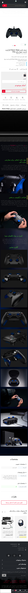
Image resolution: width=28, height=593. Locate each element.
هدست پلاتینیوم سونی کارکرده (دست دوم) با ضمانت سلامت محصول (21, 533)
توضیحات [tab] (23, 105)
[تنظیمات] (2, 1)
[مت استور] (14, 2)
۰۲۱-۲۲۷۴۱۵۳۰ (14, 546)
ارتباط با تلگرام (21, 549)
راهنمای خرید (14, 580)
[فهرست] (25, 1)
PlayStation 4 (13, 145)
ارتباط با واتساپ (21, 548)
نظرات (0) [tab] (6, 105)
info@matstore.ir (13, 544)
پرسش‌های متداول (13, 582)
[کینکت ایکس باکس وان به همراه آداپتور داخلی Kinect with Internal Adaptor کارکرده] (7, 523)
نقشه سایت (5, 582)
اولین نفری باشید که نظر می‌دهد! (18, 56)
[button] (14, 45)
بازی (24, 145)
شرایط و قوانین (22, 582)
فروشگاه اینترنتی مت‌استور (18, 585)
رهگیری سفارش (22, 580)
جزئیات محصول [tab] (14, 105)
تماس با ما (7, 580)
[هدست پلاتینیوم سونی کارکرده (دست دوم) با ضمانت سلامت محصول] (21, 523)
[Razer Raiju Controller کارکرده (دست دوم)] (14, 32)
